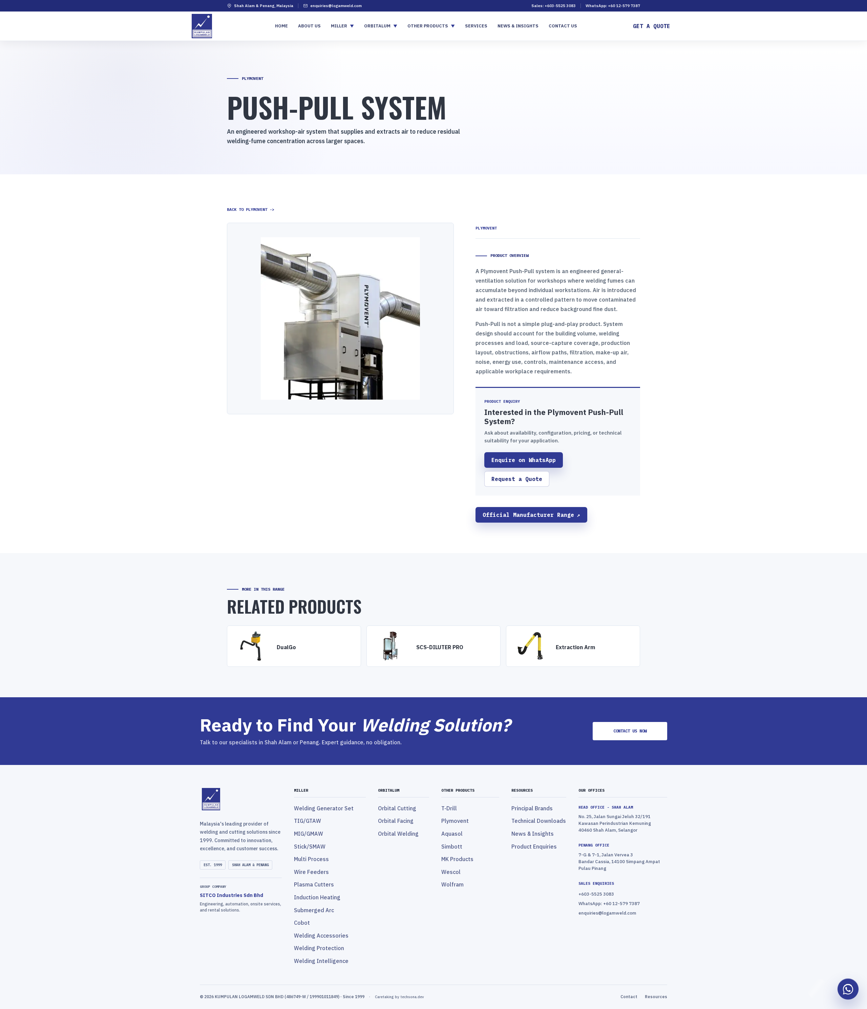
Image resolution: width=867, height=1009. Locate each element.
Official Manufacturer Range (531, 514)
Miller (342, 26)
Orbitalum (380, 26)
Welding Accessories (321, 935)
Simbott (451, 846)
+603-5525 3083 (596, 894)
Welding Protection (319, 948)
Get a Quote (651, 26)
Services (476, 26)
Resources (656, 996)
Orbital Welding (398, 833)
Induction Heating (317, 897)
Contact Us (563, 26)
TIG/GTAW (307, 820)
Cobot (302, 922)
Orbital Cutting (397, 808)
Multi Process (311, 859)
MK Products (457, 859)
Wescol (451, 872)
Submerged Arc (314, 910)
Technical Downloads (538, 820)
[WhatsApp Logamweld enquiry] (848, 989)
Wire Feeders (311, 872)
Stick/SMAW (309, 846)
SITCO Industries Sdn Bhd (231, 895)
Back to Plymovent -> (250, 209)
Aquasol (452, 833)
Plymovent (455, 820)
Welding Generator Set (324, 808)
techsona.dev (411, 996)
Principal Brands (532, 808)
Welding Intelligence (321, 961)
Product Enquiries (534, 846)
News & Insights (518, 26)
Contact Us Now (630, 730)
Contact (628, 996)
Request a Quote (516, 479)
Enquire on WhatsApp (523, 460)
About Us (309, 26)
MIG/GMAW (308, 833)
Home (281, 26)
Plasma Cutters (314, 884)
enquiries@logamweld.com (336, 5)
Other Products (431, 26)
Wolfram (452, 884)
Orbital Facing (396, 820)
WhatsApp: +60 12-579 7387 (613, 5)
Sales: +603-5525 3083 (553, 5)
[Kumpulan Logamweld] (241, 799)
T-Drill (449, 808)
